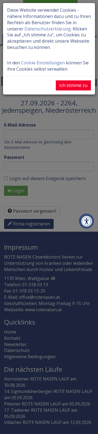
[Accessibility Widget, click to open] (86, 221)
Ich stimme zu (73, 85)
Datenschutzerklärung (47, 29)
